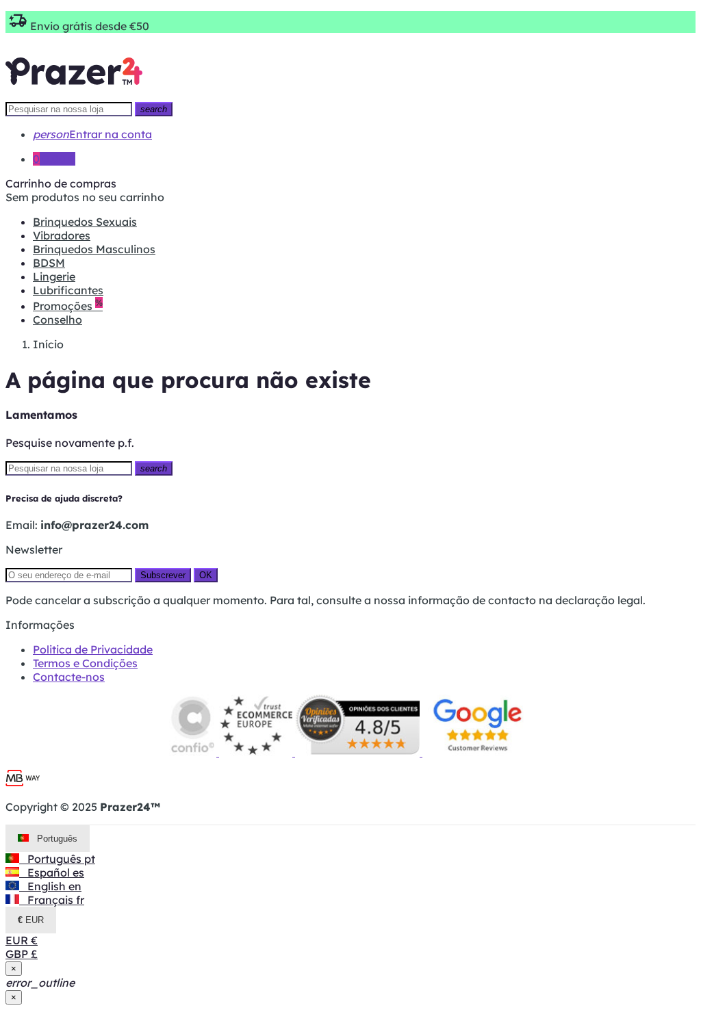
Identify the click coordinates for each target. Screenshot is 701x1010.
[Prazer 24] (73, 94)
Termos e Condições (85, 663)
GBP (21, 954)
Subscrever (163, 575)
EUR (21, 940)
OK (205, 575)
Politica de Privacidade (93, 649)
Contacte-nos (69, 677)
